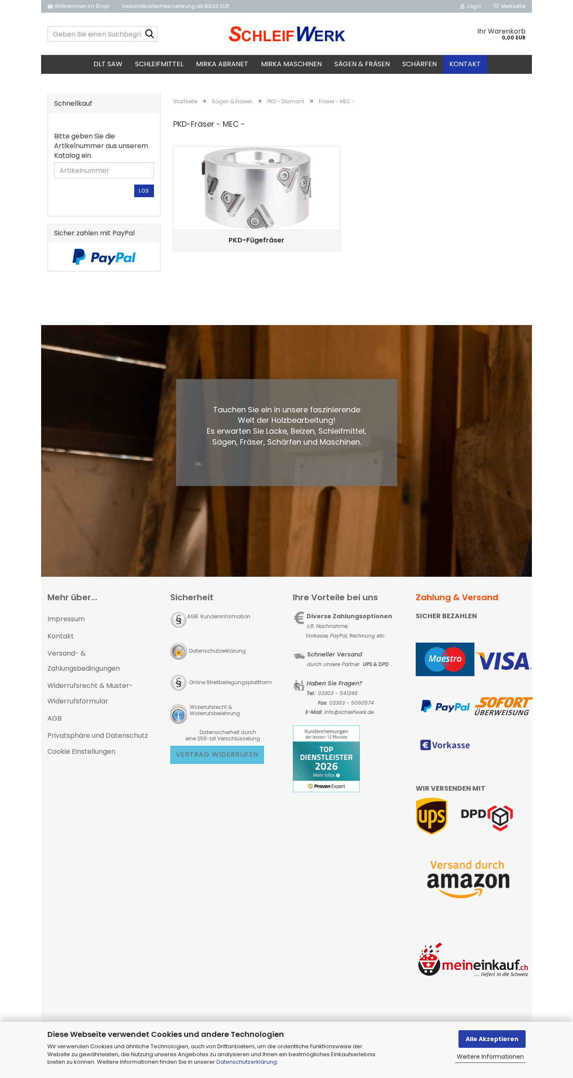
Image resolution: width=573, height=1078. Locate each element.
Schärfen (419, 64)
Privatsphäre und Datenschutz (97, 735)
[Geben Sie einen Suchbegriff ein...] (150, 34)
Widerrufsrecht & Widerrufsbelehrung (214, 710)
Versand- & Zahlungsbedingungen (83, 661)
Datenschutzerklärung (246, 1062)
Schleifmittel (159, 64)
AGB (54, 718)
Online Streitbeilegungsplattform (230, 682)
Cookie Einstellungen (81, 751)
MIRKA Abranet (222, 64)
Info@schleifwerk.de (349, 712)
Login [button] (473, 6)
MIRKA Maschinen (291, 64)
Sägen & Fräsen (362, 64)
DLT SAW (108, 64)
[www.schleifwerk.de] (286, 34)
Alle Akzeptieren (492, 1039)
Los (144, 190)
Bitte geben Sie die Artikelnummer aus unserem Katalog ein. (101, 146)
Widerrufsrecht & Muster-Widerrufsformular (90, 693)
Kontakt (465, 64)
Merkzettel (512, 6)
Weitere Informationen (490, 1056)
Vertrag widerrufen (217, 754)
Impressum (66, 619)
